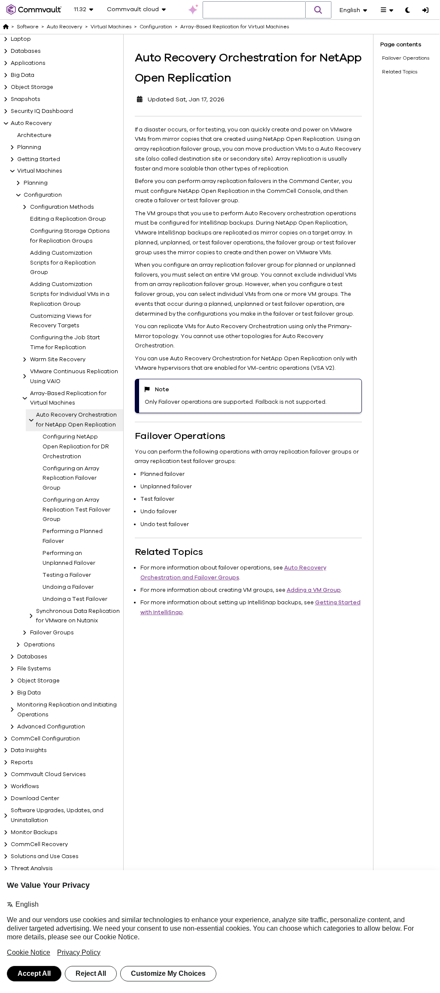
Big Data (22, 75)
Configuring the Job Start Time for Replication (65, 342)
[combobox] (254, 10)
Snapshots (25, 99)
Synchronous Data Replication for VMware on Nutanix (78, 616)
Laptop (21, 39)
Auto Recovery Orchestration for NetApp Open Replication (76, 420)
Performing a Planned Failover (72, 536)
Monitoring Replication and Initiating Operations (67, 710)
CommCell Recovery (39, 844)
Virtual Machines (39, 171)
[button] (318, 9)
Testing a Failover (66, 575)
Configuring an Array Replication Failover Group (70, 478)
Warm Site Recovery (57, 359)
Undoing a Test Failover (74, 599)
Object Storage (32, 87)
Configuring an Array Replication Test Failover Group (76, 510)
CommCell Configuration (45, 739)
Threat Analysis (32, 868)
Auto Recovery (31, 123)
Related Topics (399, 71)
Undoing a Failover (68, 587)
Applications (28, 63)
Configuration (43, 195)
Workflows (25, 786)
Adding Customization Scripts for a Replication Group (63, 263)
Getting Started (38, 159)
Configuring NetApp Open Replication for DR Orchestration (75, 446)
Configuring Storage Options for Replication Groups (70, 236)
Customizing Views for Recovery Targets (60, 321)
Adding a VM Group (314, 590)
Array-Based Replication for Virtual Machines (68, 398)
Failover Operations (405, 58)
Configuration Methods (62, 207)
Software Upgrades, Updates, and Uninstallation (57, 815)
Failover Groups (52, 633)
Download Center (35, 798)
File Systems (34, 669)
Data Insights (29, 750)
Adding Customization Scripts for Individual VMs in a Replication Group (69, 294)
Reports (22, 762)
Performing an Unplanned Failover (68, 558)
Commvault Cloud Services (48, 774)
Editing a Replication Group (68, 219)
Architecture (34, 135)
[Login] (425, 11)
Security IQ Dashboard (42, 111)
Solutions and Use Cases (45, 856)
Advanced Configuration (51, 727)
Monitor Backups (34, 832)
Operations (39, 645)
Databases (26, 51)
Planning (29, 147)
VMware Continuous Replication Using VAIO (74, 376)
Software (28, 26)
